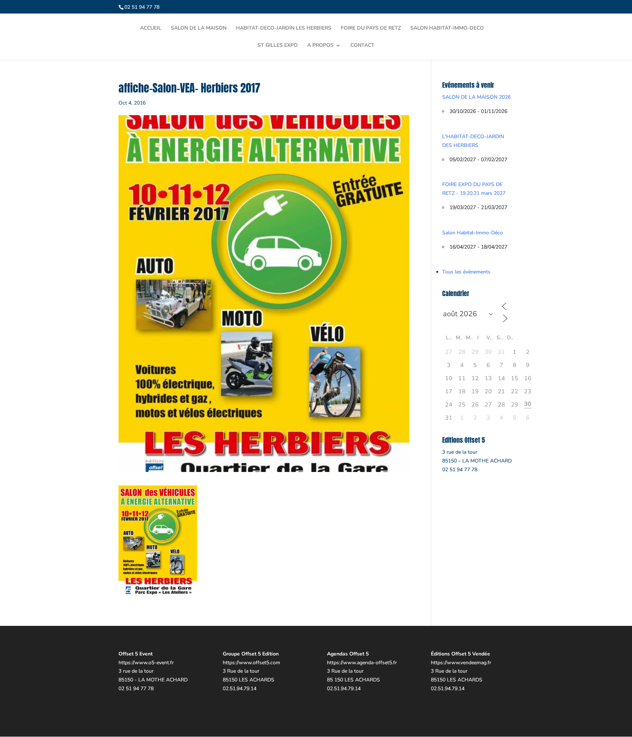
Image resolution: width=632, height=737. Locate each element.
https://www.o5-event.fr (146, 662)
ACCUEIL (150, 28)
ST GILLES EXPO (277, 46)
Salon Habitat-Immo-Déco (472, 232)
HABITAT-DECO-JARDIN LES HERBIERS (283, 28)
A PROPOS (320, 46)
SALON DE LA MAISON (198, 28)
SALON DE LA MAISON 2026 (476, 97)
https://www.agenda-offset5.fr (362, 662)
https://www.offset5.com (251, 662)
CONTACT (362, 46)
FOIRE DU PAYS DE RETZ (371, 28)
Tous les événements (466, 271)
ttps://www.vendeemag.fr (462, 662)
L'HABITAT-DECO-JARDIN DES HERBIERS (473, 141)
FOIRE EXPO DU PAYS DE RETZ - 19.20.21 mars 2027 (473, 189)
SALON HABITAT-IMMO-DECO (447, 28)
